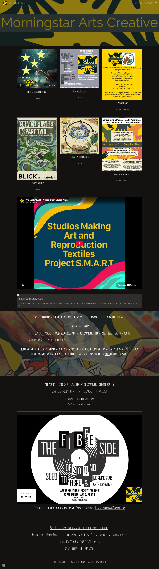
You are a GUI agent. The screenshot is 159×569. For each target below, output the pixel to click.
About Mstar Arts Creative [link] (146, 3)
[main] (37, 91)
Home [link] (135, 3)
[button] (156, 3)
